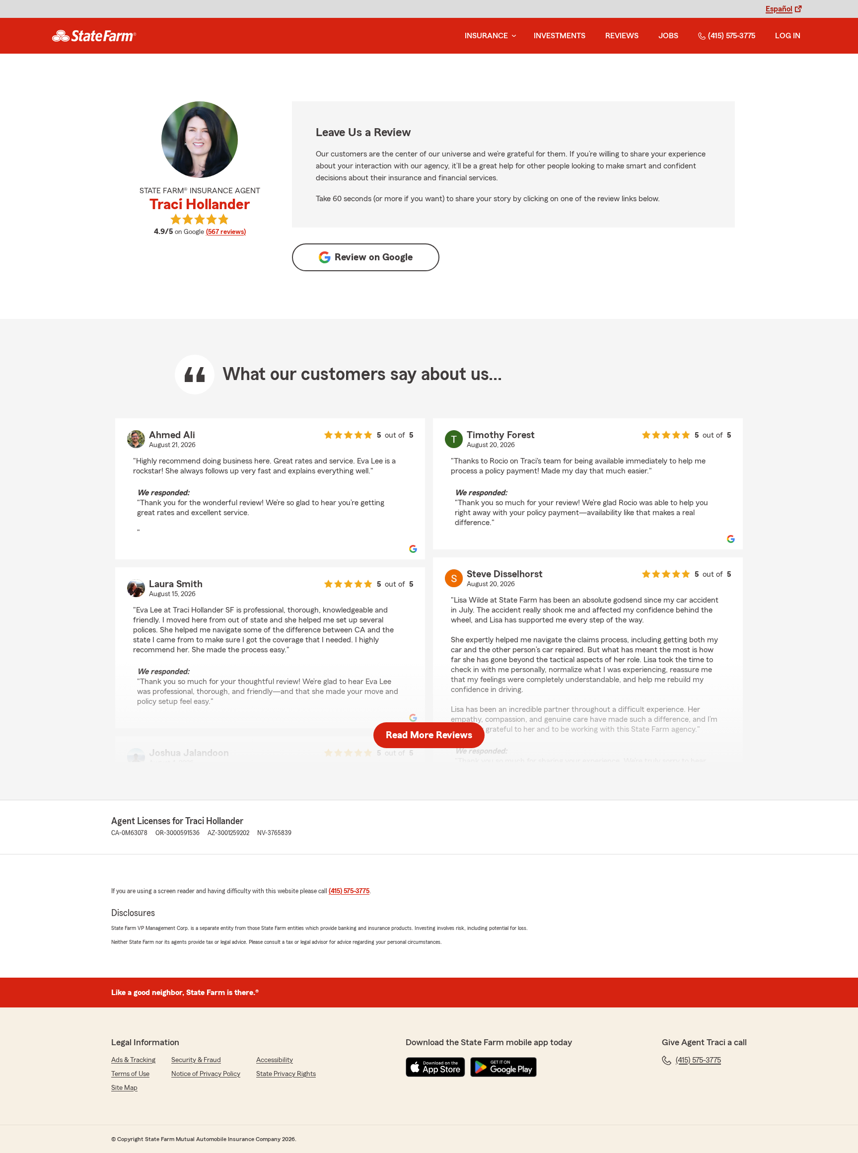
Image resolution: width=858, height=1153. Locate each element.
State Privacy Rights (286, 1074)
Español (779, 9)
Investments (559, 36)
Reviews (622, 36)
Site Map (124, 1087)
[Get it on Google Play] (503, 1067)
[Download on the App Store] (435, 1067)
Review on (374, 257)
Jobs (668, 36)
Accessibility (274, 1060)
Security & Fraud (196, 1060)
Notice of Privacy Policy (205, 1074)
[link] (94, 36)
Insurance (486, 36)
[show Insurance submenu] (512, 36)
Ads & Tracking (133, 1060)
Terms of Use (130, 1074)
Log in (787, 36)
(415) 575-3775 (731, 36)
